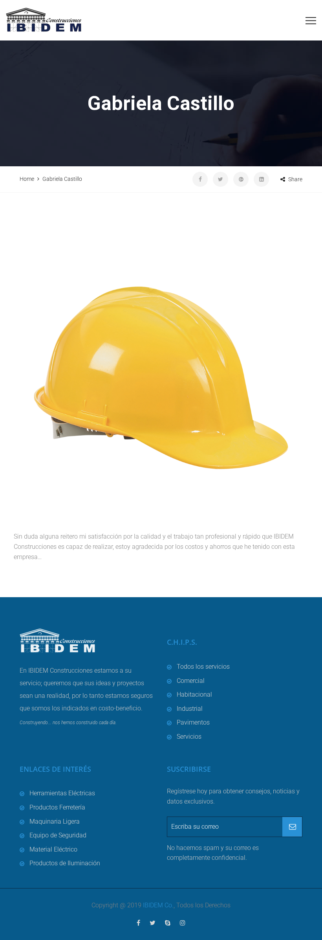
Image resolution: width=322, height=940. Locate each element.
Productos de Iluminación (64, 863)
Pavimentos (193, 722)
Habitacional (194, 694)
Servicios (189, 736)
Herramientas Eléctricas (62, 793)
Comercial (191, 680)
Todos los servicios (203, 666)
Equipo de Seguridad (57, 835)
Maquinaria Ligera (54, 821)
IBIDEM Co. (158, 905)
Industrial (190, 708)
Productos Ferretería (57, 807)
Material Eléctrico (53, 849)
